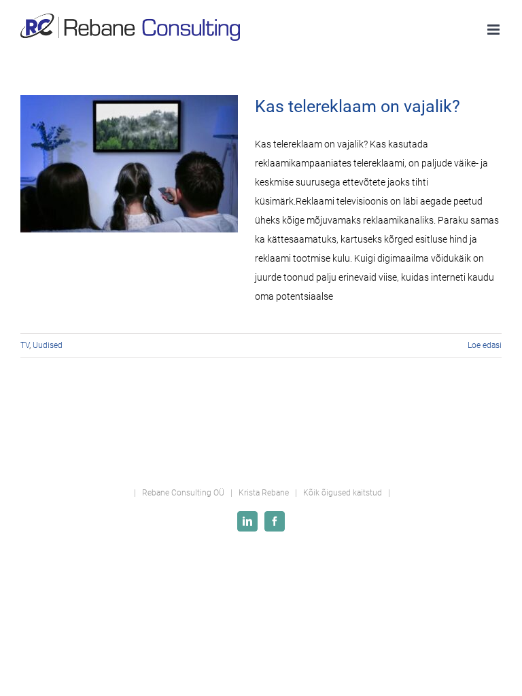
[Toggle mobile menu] (494, 29)
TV (24, 345)
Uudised (48, 345)
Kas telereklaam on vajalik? (357, 106)
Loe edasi (485, 345)
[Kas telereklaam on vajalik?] (129, 163)
